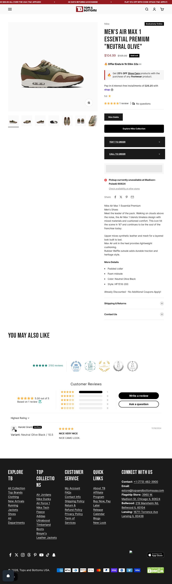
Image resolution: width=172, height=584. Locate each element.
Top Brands (15, 492)
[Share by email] (132, 197)
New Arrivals (16, 501)
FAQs (68, 492)
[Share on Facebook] (115, 197)
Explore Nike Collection (134, 128)
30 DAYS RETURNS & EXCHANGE (80, 2)
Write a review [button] (138, 395)
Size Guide (113, 117)
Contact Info (73, 496)
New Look (99, 522)
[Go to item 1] (13, 121)
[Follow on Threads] (29, 555)
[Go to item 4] (53, 121)
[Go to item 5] (67, 121)
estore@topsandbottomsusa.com (143, 490)
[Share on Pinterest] (127, 197)
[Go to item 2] (27, 121)
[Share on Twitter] (121, 197)
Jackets (13, 509)
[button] (111, 103)
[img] (66, 428)
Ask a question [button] (138, 404)
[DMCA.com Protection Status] (155, 570)
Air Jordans (43, 494)
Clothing (13, 496)
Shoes (12, 514)
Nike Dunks (43, 499)
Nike (106, 23)
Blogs (96, 518)
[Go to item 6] (80, 121)
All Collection (16, 488)
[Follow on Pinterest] (35, 555)
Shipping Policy (74, 501)
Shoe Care (134, 73)
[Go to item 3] (40, 121)
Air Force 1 (43, 503)
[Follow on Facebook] (10, 555)
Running (13, 505)
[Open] (8, 575)
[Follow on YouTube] (41, 555)
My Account (72, 488)
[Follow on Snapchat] (54, 555)
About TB (99, 488)
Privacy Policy (74, 514)
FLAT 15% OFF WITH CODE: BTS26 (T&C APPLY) (142, 2)
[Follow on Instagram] (22, 555)
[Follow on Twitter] (16, 555)
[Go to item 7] (94, 121)
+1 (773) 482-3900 (146, 481)
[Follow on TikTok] (47, 555)
